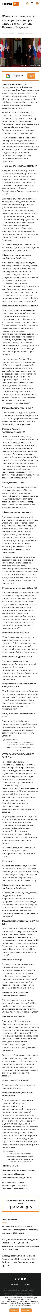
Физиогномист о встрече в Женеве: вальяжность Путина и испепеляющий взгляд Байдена (19, 1174)
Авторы (27, 1284)
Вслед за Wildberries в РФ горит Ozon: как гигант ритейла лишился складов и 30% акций (20, 1230)
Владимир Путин (9, 1185)
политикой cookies (23, 1305)
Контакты (14, 1284)
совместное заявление (27, 146)
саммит (21, 1182)
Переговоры (7, 1189)
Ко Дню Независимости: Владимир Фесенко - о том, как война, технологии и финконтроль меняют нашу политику (20, 1244)
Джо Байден (23, 1185)
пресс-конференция (22, 1189)
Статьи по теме (9, 1219)
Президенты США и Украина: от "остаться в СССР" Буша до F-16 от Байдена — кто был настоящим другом (19, 1260)
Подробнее (26, 1310)
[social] (10, 1207)
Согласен (14, 1310)
